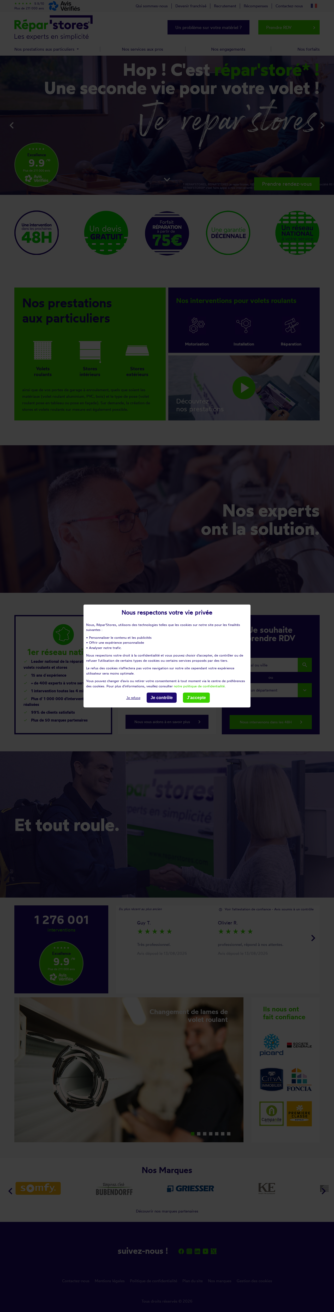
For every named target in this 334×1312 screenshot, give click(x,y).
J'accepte (196, 697)
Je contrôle (162, 697)
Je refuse (133, 698)
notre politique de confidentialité (199, 686)
